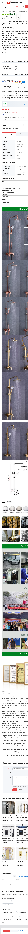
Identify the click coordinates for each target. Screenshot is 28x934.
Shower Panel (16, 901)
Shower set (18, 879)
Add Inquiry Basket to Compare (10, 128)
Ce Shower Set (23, 916)
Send (15, 790)
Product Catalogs (23, 876)
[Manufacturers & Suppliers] (14, 2)
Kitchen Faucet (5, 882)
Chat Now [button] (20, 930)
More (3, 922)
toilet (3, 879)
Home (3, 11)
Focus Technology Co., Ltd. (19, 928)
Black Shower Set (7, 919)
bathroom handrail (6, 885)
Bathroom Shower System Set (10, 916)
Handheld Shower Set (8, 905)
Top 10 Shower (18, 919)
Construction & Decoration (11, 11)
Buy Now (6, 931)
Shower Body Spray (20, 882)
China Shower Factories (8, 912)
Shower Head (6, 901)
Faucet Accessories (20, 885)
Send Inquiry (14, 931)
